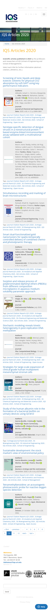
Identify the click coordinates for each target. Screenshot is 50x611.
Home (7, 44)
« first (6, 529)
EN (36, 14)
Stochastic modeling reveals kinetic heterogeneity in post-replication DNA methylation (23, 328)
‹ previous (15, 529)
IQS (46, 8)
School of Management (31, 480)
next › (24, 533)
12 (19, 533)
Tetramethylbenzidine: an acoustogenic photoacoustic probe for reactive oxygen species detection (24, 487)
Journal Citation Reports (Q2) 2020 (20, 115)
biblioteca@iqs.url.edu (12, 562)
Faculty (30, 8)
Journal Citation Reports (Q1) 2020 (20, 181)
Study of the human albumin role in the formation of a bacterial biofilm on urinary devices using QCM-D (24, 411)
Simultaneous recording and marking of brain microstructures (24, 194)
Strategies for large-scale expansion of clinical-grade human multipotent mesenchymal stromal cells (23, 369)
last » (32, 533)
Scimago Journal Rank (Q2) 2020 (19, 441)
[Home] (12, 18)
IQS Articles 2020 (28, 120)
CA (31, 14)
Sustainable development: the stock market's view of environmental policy (23, 452)
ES (26, 14)
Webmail (39, 8)
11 (14, 533)
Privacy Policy (25, 602)
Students (21, 8)
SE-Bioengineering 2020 (31, 227)
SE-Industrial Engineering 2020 (32, 443)
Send (7, 592)
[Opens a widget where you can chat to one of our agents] (41, 607)
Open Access (19, 122)
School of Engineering (22, 230)
